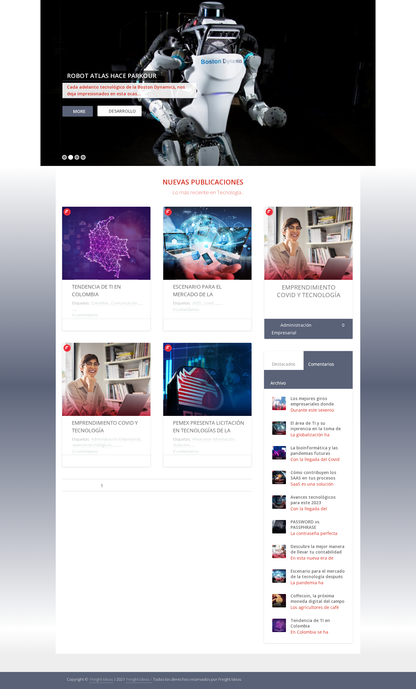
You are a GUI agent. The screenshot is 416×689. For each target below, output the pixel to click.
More (79, 111)
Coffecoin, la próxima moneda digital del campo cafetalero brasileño (317, 601)
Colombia (99, 303)
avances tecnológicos (91, 445)
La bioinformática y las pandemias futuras (314, 450)
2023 (196, 303)
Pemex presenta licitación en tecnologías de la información (208, 430)
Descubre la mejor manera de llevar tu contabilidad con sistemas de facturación (317, 555)
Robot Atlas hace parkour (112, 76)
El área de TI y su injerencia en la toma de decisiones (316, 428)
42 (181, 485)
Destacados (283, 364)
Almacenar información (213, 439)
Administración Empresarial (115, 439)
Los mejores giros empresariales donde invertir (312, 404)
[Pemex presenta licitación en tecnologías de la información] (207, 387)
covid (208, 303)
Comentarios (321, 364)
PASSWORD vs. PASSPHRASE (305, 524)
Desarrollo (122, 111)
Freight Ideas (101, 679)
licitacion (182, 445)
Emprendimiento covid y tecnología (308, 291)
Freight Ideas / (138, 679)
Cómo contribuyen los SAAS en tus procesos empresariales (313, 478)
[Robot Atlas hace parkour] (208, 83)
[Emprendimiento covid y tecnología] (106, 387)
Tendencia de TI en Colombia (310, 623)
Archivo (278, 383)
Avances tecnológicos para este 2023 (313, 499)
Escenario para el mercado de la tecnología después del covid (318, 576)
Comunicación (124, 303)
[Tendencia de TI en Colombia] (106, 251)
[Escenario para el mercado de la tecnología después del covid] (207, 251)
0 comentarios (85, 315)
